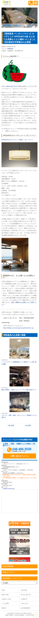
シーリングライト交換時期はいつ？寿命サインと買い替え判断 (20, 352)
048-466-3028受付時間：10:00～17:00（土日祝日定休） (19, 449)
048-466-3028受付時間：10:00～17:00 (30, 3)
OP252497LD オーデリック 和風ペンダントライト (17, 139)
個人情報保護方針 (26, 608)
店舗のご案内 (5, 594)
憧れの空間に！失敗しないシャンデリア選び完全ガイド (20, 378)
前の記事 (11, 425)
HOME (3, 590)
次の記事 (28, 425)
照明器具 (10, 48)
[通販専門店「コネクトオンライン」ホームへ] (7, 5)
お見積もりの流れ (6, 599)
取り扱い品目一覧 (26, 594)
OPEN (36, 3)
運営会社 (4, 608)
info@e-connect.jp (8, 488)
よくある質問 (5, 603)
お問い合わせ (24, 603)
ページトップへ (36, 615)
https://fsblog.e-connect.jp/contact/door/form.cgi (18, 328)
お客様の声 (24, 599)
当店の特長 (24, 590)
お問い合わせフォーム (19, 456)
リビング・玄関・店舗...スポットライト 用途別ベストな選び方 (20, 405)
